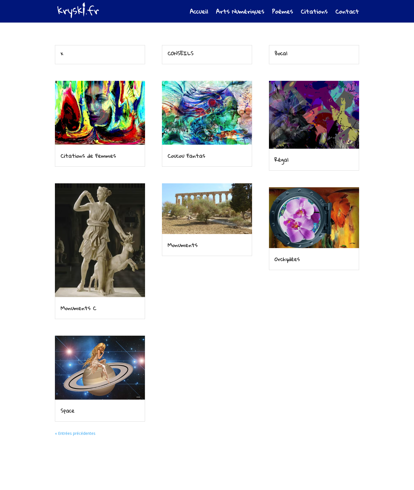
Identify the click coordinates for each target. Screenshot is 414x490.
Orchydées (287, 259)
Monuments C (78, 308)
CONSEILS (180, 53)
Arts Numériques (240, 13)
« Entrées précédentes (75, 433)
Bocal (281, 53)
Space (68, 410)
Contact (347, 13)
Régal (281, 159)
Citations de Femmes (88, 156)
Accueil (199, 13)
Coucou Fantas (186, 156)
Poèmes (282, 13)
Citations (314, 13)
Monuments (183, 245)
